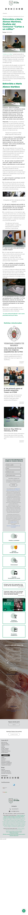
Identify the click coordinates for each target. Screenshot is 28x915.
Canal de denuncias (14, 835)
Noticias (3, 747)
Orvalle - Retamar (5, 748)
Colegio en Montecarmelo (11, 820)
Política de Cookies (14, 833)
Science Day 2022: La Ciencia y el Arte (12, 430)
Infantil (2, 757)
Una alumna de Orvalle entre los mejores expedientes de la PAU (13, 350)
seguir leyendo (21, 586)
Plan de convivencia (7, 834)
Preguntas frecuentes (6, 764)
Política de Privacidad (16, 831)
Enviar (13, 484)
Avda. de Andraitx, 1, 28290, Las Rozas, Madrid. (15, 813)
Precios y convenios (5, 761)
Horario (2, 746)
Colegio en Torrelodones (10, 821)
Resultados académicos (6, 762)
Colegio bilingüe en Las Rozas (13, 816)
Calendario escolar (5, 744)
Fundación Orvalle (14, 734)
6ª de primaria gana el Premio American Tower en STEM (13, 390)
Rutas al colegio (4, 743)
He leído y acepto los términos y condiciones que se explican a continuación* (13, 480)
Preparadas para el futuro (18, 16)
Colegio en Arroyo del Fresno (14, 819)
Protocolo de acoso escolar (18, 834)
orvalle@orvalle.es (15, 811)
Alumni (14, 724)
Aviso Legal (8, 831)
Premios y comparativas (8, 16)
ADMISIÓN (5, 755)
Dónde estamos (4, 752)
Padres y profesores (5, 770)
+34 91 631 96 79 (15, 808)
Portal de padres (4, 749)
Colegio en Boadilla (19, 821)
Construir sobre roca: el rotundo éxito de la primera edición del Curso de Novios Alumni (13, 593)
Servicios (3, 759)
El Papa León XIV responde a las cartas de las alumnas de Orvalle (13, 585)
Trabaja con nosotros (5, 751)
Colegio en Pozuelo (16, 817)
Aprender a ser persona (6, 773)
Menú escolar (4, 742)
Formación (3, 758)
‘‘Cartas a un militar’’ (8, 54)
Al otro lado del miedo (6, 771)
